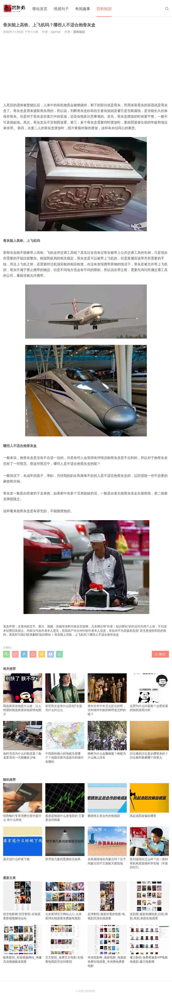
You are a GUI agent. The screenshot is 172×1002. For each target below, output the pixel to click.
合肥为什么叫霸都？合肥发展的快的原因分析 (149, 708)
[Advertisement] (86, 68)
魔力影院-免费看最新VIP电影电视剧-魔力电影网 (149, 959)
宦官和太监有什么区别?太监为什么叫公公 (63, 708)
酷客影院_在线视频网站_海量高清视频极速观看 (22, 959)
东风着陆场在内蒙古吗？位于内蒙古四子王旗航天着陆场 (107, 861)
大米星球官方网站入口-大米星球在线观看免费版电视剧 (63, 916)
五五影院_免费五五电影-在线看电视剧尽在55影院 (64, 959)
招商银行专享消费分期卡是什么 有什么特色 (22, 817)
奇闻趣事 (82, 8)
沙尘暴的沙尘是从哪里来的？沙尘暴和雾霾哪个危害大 (149, 755)
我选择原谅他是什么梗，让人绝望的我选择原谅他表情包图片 (22, 710)
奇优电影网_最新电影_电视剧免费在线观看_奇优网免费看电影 (107, 961)
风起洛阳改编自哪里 (143, 815)
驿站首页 (39, 8)
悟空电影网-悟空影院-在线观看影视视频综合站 (21, 916)
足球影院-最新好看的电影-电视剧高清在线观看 (106, 916)
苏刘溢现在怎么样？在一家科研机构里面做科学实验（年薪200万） (149, 863)
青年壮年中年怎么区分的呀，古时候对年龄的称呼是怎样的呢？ (107, 710)
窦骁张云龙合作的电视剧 (104, 815)
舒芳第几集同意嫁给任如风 (63, 859)
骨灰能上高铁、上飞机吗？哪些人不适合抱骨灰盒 (86, 634)
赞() (160, 654)
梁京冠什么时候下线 (16, 859)
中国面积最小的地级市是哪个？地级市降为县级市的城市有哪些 (64, 757)
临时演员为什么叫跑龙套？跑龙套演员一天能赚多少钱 (22, 755)
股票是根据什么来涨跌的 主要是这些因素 (64, 817)
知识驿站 (45, 634)
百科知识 (104, 8)
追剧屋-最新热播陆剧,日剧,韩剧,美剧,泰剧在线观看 (149, 916)
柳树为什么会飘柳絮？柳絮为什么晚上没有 (107, 755)
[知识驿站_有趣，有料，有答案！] (14, 8)
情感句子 (61, 8)
